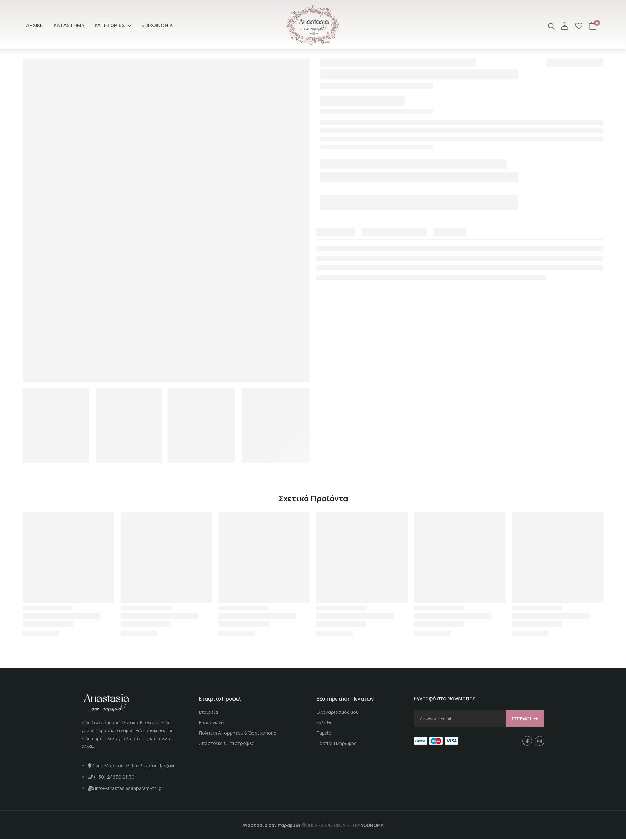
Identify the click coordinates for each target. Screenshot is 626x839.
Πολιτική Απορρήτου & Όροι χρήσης (237, 733)
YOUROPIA (372, 825)
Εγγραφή (521, 718)
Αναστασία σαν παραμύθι (271, 825)
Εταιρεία (208, 712)
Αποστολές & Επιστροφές (226, 743)
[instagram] (539, 741)
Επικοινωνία (157, 25)
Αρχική (35, 25)
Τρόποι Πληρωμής (336, 743)
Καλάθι (324, 722)
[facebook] (527, 741)
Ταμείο (324, 733)
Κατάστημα (69, 25)
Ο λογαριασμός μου (337, 712)
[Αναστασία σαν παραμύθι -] (313, 25)
